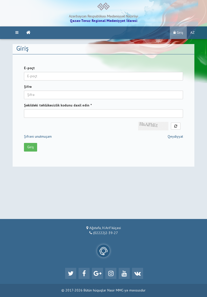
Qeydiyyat (175, 136)
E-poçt (29, 68)
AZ (192, 32)
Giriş (179, 32)
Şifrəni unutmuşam (38, 136)
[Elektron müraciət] (103, 251)
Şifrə (28, 87)
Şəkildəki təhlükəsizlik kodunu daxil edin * (58, 105)
